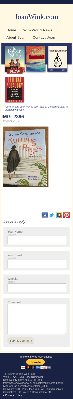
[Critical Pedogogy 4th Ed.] (35, 72)
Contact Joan (44, 37)
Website (13, 280)
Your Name (15, 233)
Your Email (15, 256)
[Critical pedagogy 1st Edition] (14, 103)
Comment (14, 302)
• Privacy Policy (12, 395)
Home (11, 30)
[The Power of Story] (14, 72)
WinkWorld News (37, 30)
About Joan (16, 37)
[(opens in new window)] (66, 217)
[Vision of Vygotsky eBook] (57, 72)
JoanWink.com (36, 17)
